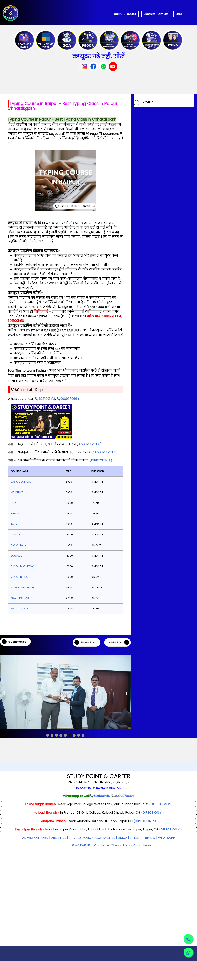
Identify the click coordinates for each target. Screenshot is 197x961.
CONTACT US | (106, 851)
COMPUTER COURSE (125, 14)
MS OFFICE (17, 492)
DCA (13, 503)
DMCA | (124, 851)
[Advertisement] (98, 910)
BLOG (179, 14)
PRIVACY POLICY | (82, 851)
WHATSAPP (166, 851)
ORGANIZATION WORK (156, 14)
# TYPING (148, 102)
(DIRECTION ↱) (90, 444)
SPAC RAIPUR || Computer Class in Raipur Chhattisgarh (112, 859)
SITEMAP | (137, 851)
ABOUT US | (59, 851)
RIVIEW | (151, 851)
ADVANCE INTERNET (22, 587)
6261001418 (47, 399)
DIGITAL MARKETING (22, 566)
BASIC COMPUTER (21, 482)
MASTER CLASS (20, 608)
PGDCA (15, 513)
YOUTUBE (16, 556)
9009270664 (69, 399)
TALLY (14, 524)
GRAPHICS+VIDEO (22, 598)
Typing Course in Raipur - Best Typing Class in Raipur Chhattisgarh (62, 106)
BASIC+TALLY (18, 545)
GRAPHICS (17, 534)
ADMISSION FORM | (36, 851)
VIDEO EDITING (19, 577)
